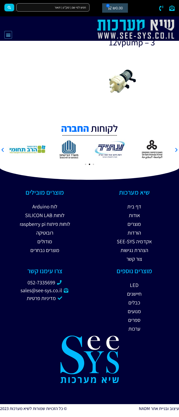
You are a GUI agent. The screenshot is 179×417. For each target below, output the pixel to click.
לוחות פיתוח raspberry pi (45, 223)
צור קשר (134, 258)
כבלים (134, 302)
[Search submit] (9, 7)
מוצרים (134, 223)
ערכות (134, 328)
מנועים (134, 311)
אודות (134, 215)
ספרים (134, 319)
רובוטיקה (44, 232)
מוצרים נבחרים (44, 250)
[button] (8, 35)
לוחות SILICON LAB (44, 215)
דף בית (134, 206)
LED (134, 284)
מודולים (44, 241)
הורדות (134, 232)
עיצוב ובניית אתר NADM (159, 408)
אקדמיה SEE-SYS (134, 241)
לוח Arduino (44, 206)
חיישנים (134, 293)
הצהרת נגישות (134, 250)
